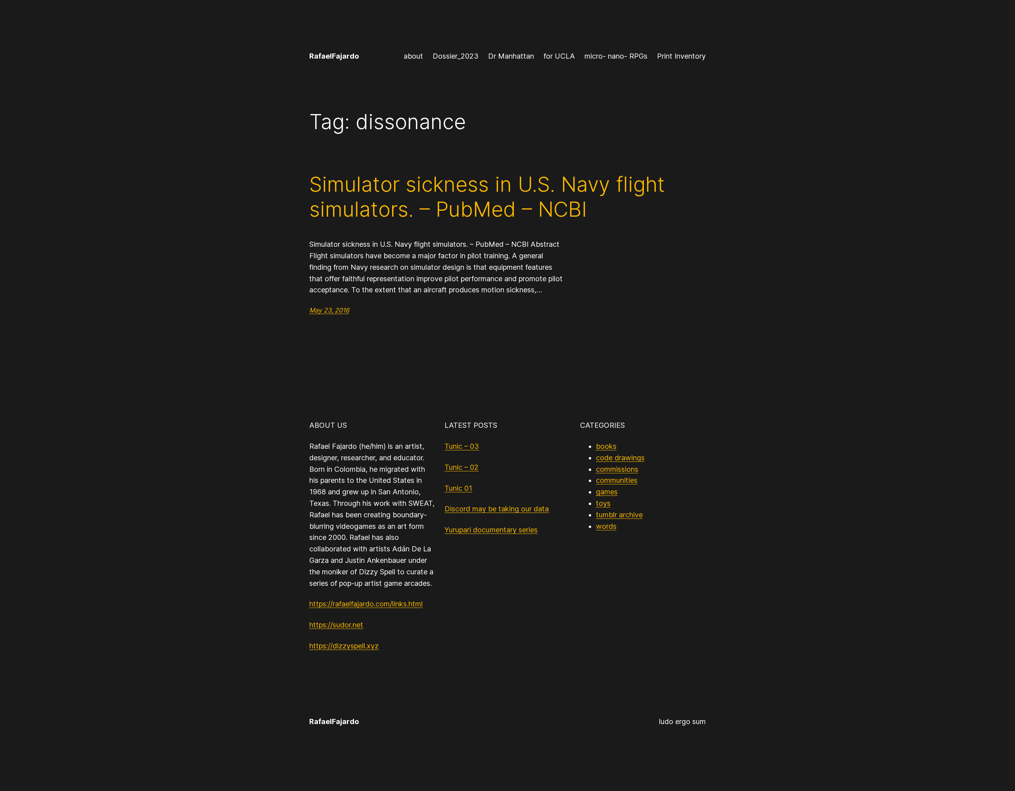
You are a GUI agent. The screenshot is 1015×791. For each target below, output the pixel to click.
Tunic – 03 (461, 446)
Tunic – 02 (461, 467)
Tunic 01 (458, 488)
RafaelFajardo (334, 56)
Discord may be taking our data (496, 509)
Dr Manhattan (511, 56)
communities (617, 480)
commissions (617, 469)
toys (603, 503)
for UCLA (559, 56)
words (606, 526)
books (606, 446)
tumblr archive (619, 515)
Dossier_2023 (456, 56)
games (607, 492)
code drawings (620, 458)
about (413, 56)
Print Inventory (681, 56)
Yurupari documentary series (491, 530)
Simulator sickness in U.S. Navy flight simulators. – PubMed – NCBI (487, 196)
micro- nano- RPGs (615, 56)
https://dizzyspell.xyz (344, 646)
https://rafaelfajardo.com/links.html (366, 604)
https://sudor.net (336, 625)
